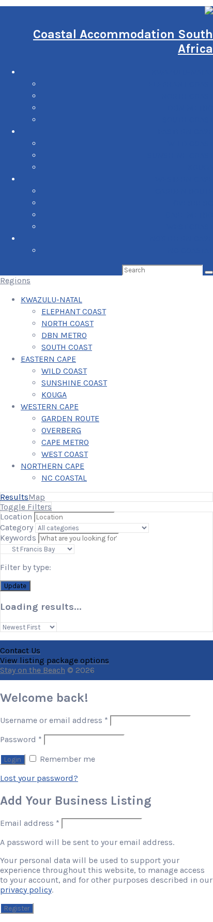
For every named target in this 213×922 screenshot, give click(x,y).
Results (14, 497)
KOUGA (200, 167)
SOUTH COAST (187, 120)
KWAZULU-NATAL (182, 72)
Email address (29, 823)
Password (21, 739)
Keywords (18, 538)
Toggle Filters (26, 507)
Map (36, 497)
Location (16, 516)
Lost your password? (39, 778)
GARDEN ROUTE (184, 191)
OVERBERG (193, 203)
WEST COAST (189, 227)
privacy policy (26, 890)
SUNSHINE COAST (180, 155)
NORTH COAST (187, 96)
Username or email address (54, 720)
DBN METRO (190, 108)
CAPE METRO (189, 215)
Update (15, 586)
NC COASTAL (190, 250)
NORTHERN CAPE (181, 238)
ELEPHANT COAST (180, 84)
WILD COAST (190, 143)
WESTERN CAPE (184, 179)
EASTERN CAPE (185, 131)
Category (16, 527)
